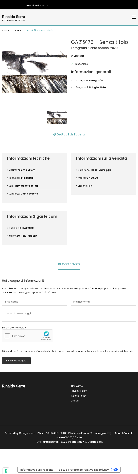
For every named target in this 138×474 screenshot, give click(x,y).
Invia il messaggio (16, 360)
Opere (17, 30)
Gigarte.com (95, 442)
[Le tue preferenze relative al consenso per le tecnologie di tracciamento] (6, 471)
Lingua (75, 400)
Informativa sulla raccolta (36, 469)
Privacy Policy (79, 391)
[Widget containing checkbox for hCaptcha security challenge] (27, 335)
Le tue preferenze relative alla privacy (84, 469)
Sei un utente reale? (14, 327)
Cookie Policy (79, 395)
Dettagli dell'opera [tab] (70, 134)
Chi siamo (77, 386)
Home (5, 30)
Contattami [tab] (70, 264)
